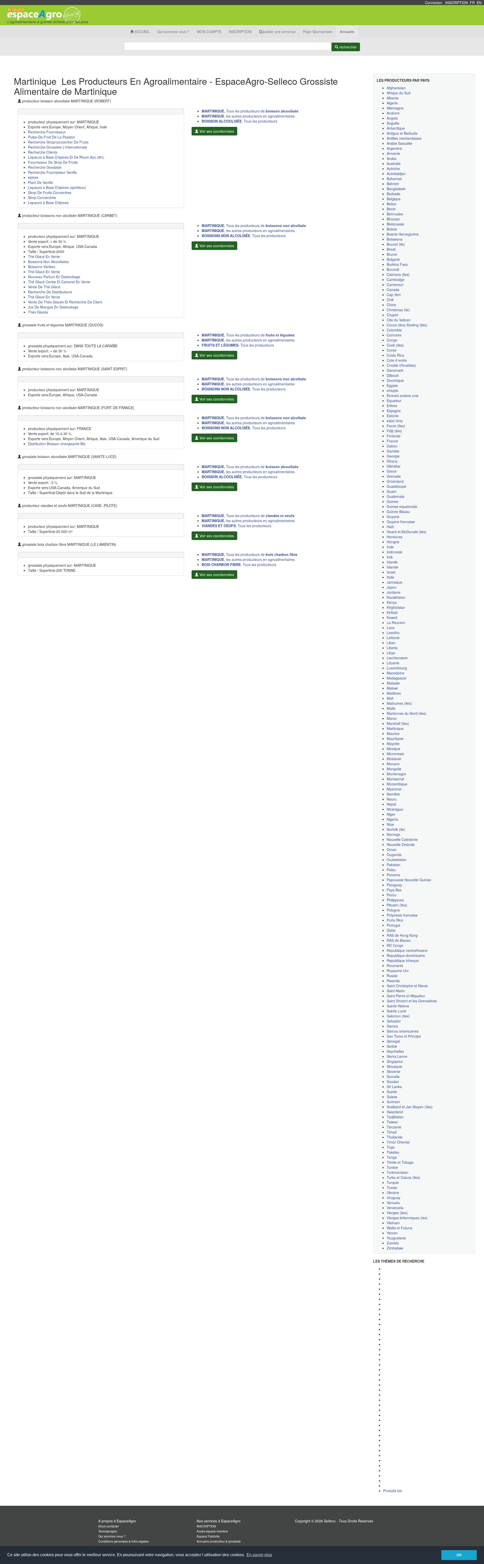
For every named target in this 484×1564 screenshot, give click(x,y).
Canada (393, 289)
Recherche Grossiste (45, 167)
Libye (391, 652)
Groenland (395, 481)
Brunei (392, 254)
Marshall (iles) (398, 723)
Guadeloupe (396, 486)
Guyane (393, 516)
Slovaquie (394, 1066)
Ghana (392, 461)
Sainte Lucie (396, 1010)
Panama (393, 874)
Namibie (393, 794)
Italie (390, 577)
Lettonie (393, 637)
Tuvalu (392, 1187)
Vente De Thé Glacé (44, 286)
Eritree (392, 405)
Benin (391, 208)
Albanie (393, 97)
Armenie (393, 153)
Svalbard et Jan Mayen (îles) (410, 1106)
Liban (391, 642)
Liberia (392, 647)
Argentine (394, 148)
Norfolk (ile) (396, 829)
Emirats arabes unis (402, 395)
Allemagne (395, 107)
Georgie (393, 456)
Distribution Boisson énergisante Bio (56, 443)
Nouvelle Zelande (401, 844)
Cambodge (395, 279)
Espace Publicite (208, 1536)
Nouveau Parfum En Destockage (54, 276)
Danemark (395, 370)
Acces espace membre (212, 1531)
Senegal (393, 1041)
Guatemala (395, 496)
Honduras (394, 536)
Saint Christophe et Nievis (407, 985)
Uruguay (393, 1197)
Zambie (393, 1242)
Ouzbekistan (397, 859)
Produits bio (392, 1490)
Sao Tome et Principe (404, 1036)
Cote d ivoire (397, 360)
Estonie (393, 415)
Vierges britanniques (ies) (407, 1217)
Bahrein (393, 183)
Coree (392, 350)
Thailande (395, 1137)
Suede (392, 1091)
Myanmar (394, 788)
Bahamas (394, 178)
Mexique (393, 748)
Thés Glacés (38, 312)
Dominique (395, 380)
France (392, 440)
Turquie (393, 1182)
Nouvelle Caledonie (402, 839)
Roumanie (395, 965)
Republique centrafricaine (407, 950)
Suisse (392, 1096)
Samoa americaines (402, 1031)
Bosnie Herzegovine (403, 234)
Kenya (392, 602)
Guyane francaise (401, 521)
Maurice (393, 733)
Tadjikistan (395, 1116)
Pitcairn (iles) (397, 904)
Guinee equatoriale (402, 506)
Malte (391, 708)
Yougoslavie (396, 1237)
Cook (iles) (395, 345)
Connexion (433, 2)
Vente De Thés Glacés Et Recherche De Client (65, 301)
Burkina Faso (397, 264)
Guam (392, 491)
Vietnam (393, 1222)
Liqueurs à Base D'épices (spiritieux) (57, 187)
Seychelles (395, 1051)
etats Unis (395, 420)
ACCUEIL (142, 31)
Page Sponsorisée (317, 31)
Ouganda (394, 854)
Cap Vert (394, 294)
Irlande (392, 561)
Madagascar (397, 677)
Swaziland (395, 1111)
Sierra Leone (397, 1056)
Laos (391, 627)
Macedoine (395, 672)
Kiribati (392, 612)
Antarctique (396, 128)
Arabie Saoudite (399, 143)
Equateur (394, 400)
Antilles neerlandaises (404, 138)
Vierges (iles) (397, 1212)
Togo (391, 1147)
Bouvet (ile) (396, 244)
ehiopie (392, 390)
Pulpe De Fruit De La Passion (51, 136)
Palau (391, 869)
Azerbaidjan (396, 173)
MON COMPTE (209, 31)
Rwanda (393, 980)
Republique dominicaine (406, 955)
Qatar (391, 930)
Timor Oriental (398, 1142)
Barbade (393, 193)
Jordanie (394, 592)
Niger (391, 814)
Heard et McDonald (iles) (407, 531)
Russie (392, 975)
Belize (391, 203)
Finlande (394, 435)
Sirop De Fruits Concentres (49, 192)
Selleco (330, 1520)
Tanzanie (394, 1126)
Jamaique (394, 582)
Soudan (393, 1081)
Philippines (395, 899)
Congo (392, 340)
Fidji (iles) (394, 430)
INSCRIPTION (456, 2)
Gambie (393, 450)
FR (472, 2)
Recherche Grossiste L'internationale (57, 147)
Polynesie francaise (402, 915)
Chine (391, 304)
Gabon (392, 445)
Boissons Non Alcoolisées (48, 261)
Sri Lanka (394, 1086)
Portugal (393, 925)
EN (479, 2)
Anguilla (393, 123)
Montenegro (396, 773)
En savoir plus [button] (259, 1555)
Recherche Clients (42, 152)
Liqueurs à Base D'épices (48, 202)
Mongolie (394, 768)
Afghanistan (396, 87)
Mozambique (397, 783)
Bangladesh (396, 188)
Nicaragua (395, 809)
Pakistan (393, 864)
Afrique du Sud (398, 92)
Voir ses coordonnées (216, 131)
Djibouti (393, 375)
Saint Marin (396, 990)
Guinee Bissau (398, 511)
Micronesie (395, 753)
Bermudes (395, 213)
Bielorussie (395, 223)
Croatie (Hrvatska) (401, 365)
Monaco (393, 763)
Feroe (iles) (396, 425)
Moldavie (394, 758)
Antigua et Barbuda (402, 133)
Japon (392, 587)
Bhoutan (393, 218)
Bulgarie (393, 259)
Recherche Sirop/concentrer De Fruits (58, 142)
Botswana (394, 239)
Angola (392, 118)
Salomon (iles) (398, 1015)
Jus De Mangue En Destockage (53, 306)
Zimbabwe (395, 1247)
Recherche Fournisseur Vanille (52, 172)
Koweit (392, 617)
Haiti (390, 526)
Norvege (393, 834)
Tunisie (392, 1167)
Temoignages (107, 1531)
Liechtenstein (397, 657)
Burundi (393, 269)
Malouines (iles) (399, 703)
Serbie (392, 1046)
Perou (391, 894)
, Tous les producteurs (239, 121)
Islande (392, 567)
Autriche (393, 168)
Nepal (391, 804)
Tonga (392, 1157)
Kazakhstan (396, 597)
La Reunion (396, 622)
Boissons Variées (41, 266)
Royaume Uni (397, 970)
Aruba (391, 158)
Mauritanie (395, 738)
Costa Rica (395, 355)
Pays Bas (394, 889)
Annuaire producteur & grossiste (219, 1541)
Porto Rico (395, 920)
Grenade (394, 476)
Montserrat (395, 778)
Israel (391, 572)
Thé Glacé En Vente (44, 256)
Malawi (392, 688)
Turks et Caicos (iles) (403, 1177)
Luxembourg (397, 667)
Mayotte (393, 743)
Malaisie (393, 683)
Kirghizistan (396, 607)
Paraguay (394, 884)
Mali (390, 698)
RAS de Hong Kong (402, 935)
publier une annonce (279, 31)
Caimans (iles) (398, 274)
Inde (390, 546)
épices (33, 177)
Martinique (395, 728)
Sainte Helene (398, 1005)
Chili (390, 299)
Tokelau (393, 1152)
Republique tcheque (403, 960)
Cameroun (395, 284)
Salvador (394, 1020)
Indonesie (394, 551)
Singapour (395, 1061)
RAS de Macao (399, 940)
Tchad (392, 1131)
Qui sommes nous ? (173, 31)
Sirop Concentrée (42, 197)
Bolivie (392, 229)
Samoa (392, 1026)
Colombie (394, 329)
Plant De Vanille (40, 182)
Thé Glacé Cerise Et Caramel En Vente (59, 281)
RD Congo (395, 945)
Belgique (394, 198)
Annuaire (347, 31)
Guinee (392, 501)
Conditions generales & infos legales (123, 1541)
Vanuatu (393, 1202)
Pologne (393, 910)
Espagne (394, 410)
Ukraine (393, 1192)
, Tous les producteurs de (250, 110)
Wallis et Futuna (399, 1227)
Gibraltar (394, 466)
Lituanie (393, 662)
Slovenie (393, 1071)
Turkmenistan (397, 1172)
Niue (390, 824)
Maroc (392, 718)
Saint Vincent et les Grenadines (412, 1000)
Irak (390, 556)
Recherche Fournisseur (47, 131)
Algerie (392, 102)
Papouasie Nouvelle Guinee (409, 879)
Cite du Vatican (399, 319)
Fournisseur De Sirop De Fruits (53, 162)
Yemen (392, 1232)
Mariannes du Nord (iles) (406, 713)
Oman (392, 849)
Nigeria (392, 819)
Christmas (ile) (398, 309)
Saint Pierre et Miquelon (406, 995)
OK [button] (459, 1555)
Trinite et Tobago (400, 1162)
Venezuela (395, 1207)
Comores (394, 334)
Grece (392, 471)
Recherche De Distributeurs (50, 291)
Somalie (393, 1076)
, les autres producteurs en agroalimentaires (248, 116)
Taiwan (392, 1121)
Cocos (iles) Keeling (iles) (407, 324)
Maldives (394, 693)
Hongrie (393, 541)
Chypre (392, 314)
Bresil (391, 249)
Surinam (393, 1101)
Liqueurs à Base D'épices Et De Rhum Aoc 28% (66, 157)
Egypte (392, 385)
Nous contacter (108, 1526)
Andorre (393, 113)
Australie (394, 163)
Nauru (392, 799)
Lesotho (393, 632)
